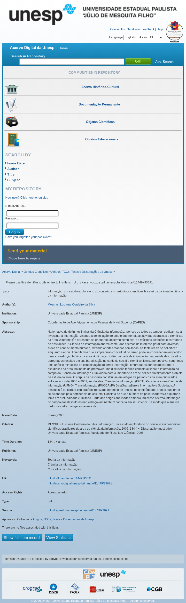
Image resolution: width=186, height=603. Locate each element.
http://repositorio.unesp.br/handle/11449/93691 (78, 510)
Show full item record (22, 538)
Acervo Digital (11, 271)
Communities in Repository (94, 72)
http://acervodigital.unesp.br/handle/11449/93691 (80, 483)
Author (13, 169)
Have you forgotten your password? (28, 237)
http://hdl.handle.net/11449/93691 (70, 478)
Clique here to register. (25, 258)
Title (11, 174)
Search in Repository (28, 56)
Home (63, 48)
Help (160, 29)
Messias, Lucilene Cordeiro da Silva (71, 304)
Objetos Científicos (36, 271)
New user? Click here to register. (26, 197)
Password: (12, 218)
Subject (13, 180)
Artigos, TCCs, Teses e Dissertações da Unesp (82, 271)
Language (116, 37)
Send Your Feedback (141, 29)
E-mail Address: (15, 206)
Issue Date (16, 163)
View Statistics (58, 538)
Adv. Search (164, 62)
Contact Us (117, 29)
